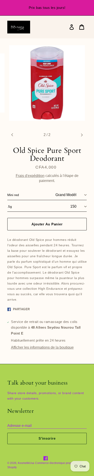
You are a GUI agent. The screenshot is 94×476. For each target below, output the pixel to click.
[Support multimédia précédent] (12, 135)
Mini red (13, 195)
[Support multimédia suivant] (82, 135)
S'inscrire (47, 438)
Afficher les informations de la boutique (42, 347)
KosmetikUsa (26, 463)
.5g (9, 206)
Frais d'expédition (30, 176)
